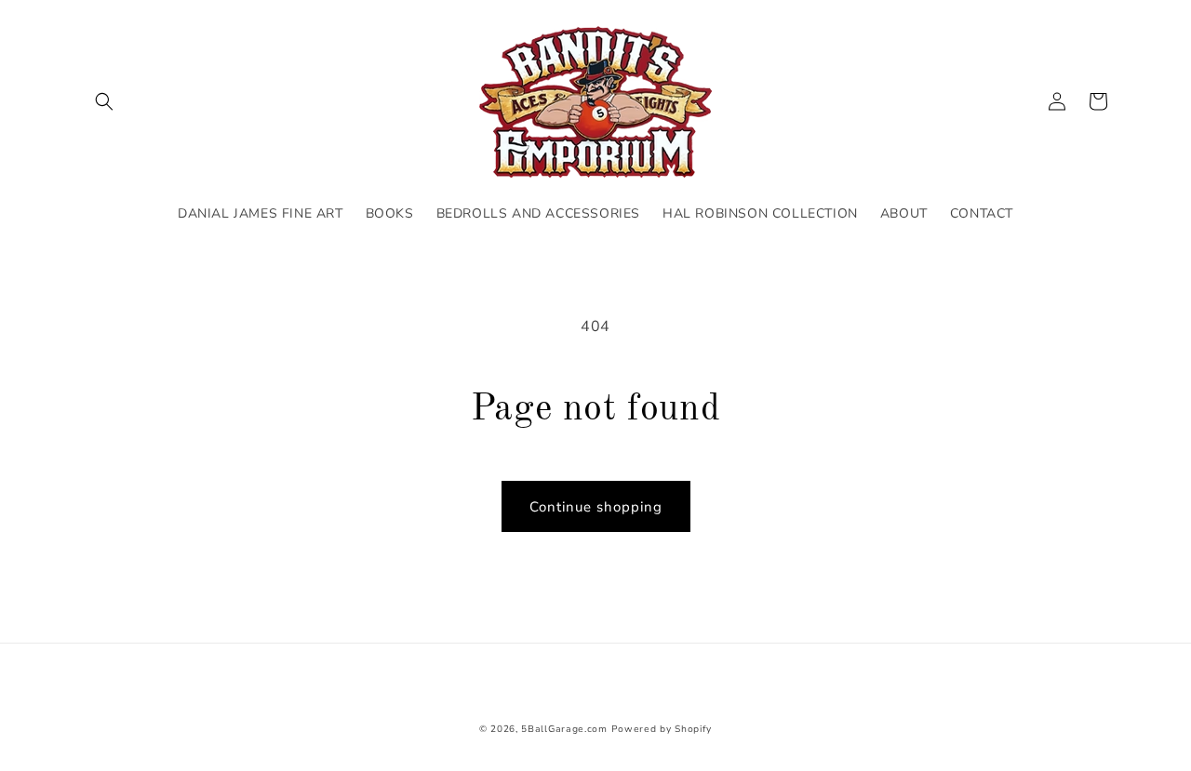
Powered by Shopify (662, 729)
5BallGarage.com (564, 729)
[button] (104, 101)
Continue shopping (595, 507)
